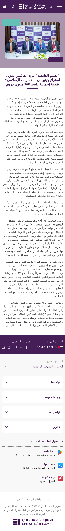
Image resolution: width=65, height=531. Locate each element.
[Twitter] (21, 347)
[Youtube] (15, 347)
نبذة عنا (55, 382)
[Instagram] (9, 347)
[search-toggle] (12, 6)
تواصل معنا (53, 412)
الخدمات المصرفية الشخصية (48, 366)
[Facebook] (26, 347)
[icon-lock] (4, 6)
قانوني (56, 427)
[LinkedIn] (3, 347)
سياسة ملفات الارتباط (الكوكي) (32, 499)
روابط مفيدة (52, 397)
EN (51, 6)
